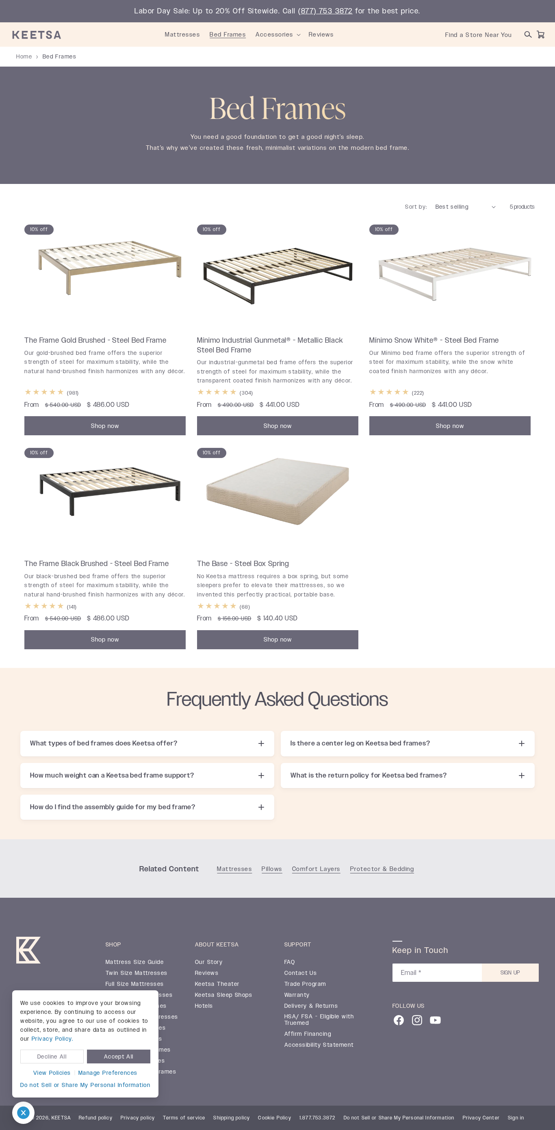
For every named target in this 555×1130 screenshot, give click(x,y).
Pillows (272, 868)
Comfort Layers (316, 868)
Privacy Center (481, 1118)
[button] (298, 34)
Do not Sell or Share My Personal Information (85, 1085)
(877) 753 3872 (325, 11)
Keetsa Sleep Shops (224, 995)
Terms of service (184, 1118)
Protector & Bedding (382, 868)
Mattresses (234, 868)
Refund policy (96, 1118)
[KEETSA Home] (36, 34)
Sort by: (416, 206)
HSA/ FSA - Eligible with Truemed (319, 1019)
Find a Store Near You (478, 34)
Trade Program (305, 984)
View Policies (52, 1073)
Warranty (297, 995)
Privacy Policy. (52, 1038)
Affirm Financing (308, 1034)
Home (24, 56)
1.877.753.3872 (317, 1118)
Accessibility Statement (319, 1045)
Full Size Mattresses (135, 984)
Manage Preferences (108, 1073)
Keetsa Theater (217, 984)
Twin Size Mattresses (137, 973)
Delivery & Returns (311, 1006)
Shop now (105, 425)
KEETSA (61, 1118)
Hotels (204, 1006)
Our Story (209, 962)
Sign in (516, 1118)
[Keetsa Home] (28, 952)
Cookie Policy (274, 1118)
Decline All (52, 1056)
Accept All (119, 1056)
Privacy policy (138, 1118)
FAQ (289, 962)
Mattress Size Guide (135, 962)
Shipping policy (231, 1118)
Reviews (207, 973)
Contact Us (300, 973)
